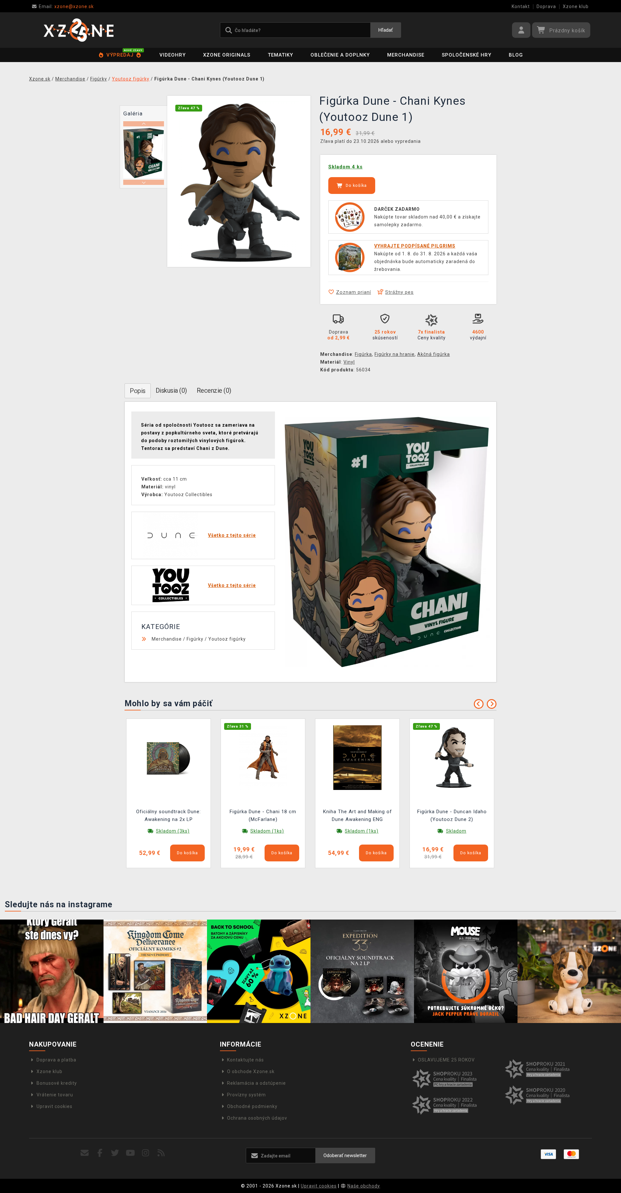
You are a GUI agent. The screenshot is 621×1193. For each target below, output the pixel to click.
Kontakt (521, 6)
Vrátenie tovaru (55, 1094)
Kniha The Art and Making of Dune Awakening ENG (357, 815)
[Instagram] (146, 1153)
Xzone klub (576, 6)
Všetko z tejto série (232, 535)
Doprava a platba (56, 1059)
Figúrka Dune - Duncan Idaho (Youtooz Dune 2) (452, 815)
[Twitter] (115, 1153)
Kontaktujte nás (245, 1059)
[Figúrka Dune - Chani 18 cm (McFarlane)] (263, 757)
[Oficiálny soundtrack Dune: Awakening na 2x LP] (168, 757)
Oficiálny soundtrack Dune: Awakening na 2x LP (168, 815)
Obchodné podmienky (252, 1106)
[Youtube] (130, 1153)
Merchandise (405, 55)
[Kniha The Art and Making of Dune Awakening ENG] (357, 757)
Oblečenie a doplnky (340, 55)
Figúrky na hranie (395, 354)
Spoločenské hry (466, 55)
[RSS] (161, 1153)
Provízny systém (246, 1094)
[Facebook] (100, 1153)
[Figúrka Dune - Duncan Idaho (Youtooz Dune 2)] (452, 757)
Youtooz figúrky (227, 639)
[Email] (85, 1153)
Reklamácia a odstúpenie (256, 1083)
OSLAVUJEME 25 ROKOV (446, 1059)
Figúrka (363, 354)
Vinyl (349, 362)
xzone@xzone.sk (66, 6)
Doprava (546, 6)
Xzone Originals (226, 55)
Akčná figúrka (433, 354)
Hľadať (385, 30)
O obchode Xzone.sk (251, 1071)
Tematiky (280, 55)
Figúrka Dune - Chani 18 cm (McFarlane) (263, 815)
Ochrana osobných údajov (257, 1118)
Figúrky (195, 639)
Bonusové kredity (57, 1083)
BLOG (516, 55)
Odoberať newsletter (345, 1155)
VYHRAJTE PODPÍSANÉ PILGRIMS (414, 246)
